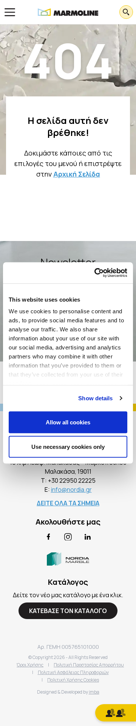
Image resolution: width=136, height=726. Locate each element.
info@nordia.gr (71, 489)
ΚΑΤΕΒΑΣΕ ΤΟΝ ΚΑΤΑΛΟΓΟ (68, 611)
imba (94, 692)
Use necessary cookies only (68, 447)
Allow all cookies (68, 422)
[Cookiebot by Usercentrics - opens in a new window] (96, 273)
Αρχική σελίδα (76, 173)
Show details (95, 398)
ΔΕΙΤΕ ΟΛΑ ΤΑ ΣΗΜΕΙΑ (68, 503)
